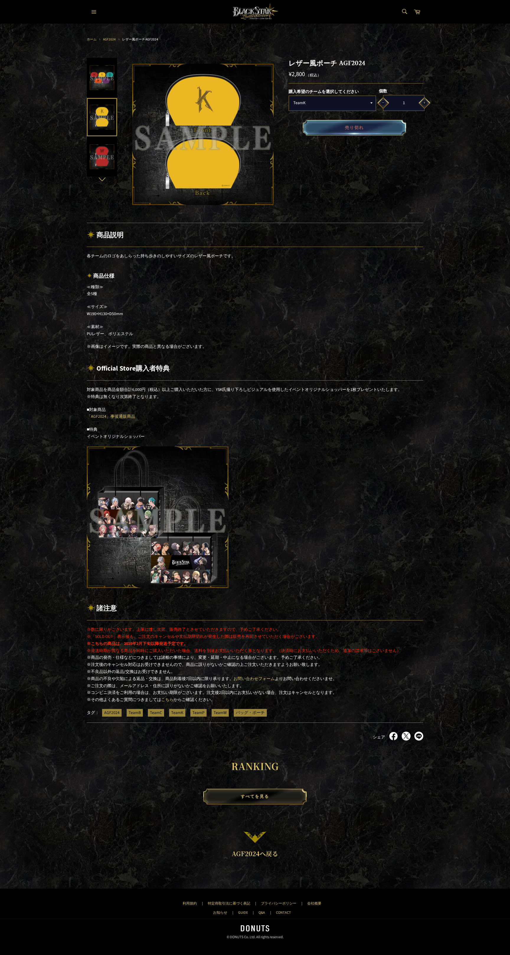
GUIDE (243, 912)
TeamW (220, 713)
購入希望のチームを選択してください (324, 92)
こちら (167, 700)
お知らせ (220, 912)
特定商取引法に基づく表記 (229, 903)
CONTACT (283, 912)
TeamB (135, 713)
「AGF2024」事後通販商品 (111, 417)
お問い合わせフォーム (254, 679)
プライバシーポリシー (278, 903)
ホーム (92, 39)
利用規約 (190, 903)
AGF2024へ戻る (255, 853)
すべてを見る (255, 797)
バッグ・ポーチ (250, 713)
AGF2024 (109, 39)
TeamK (177, 713)
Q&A (262, 912)
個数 (383, 91)
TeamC (156, 713)
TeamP (198, 713)
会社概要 (314, 903)
